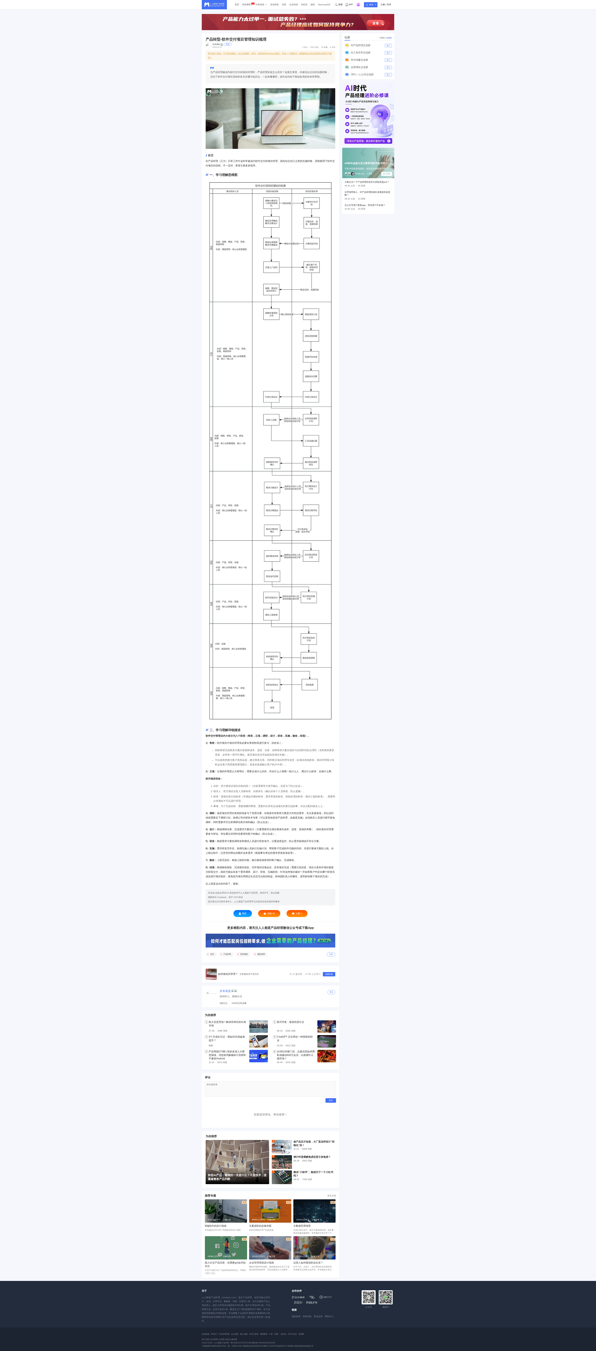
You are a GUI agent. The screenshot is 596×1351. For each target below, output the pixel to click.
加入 (388, 45)
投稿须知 (307, 1316)
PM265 (214, 1334)
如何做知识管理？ (228, 974)
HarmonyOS (324, 4)
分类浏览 (259, 4)
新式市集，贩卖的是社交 (290, 1022)
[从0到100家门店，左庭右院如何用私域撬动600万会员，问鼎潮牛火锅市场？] (326, 1057)
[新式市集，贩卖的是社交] (326, 1026)
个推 (271, 1334)
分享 (331, 954)
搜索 (340, 4)
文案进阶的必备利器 (260, 1226)
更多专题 (331, 1196)
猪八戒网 (244, 1334)
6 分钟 (332, 47)
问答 (284, 4)
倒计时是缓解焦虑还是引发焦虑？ (312, 1157)
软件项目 (244, 954)
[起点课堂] (298, 1297)
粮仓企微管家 (231, 1339)
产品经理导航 (224, 1334)
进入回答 (386, 174)
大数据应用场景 (302, 1226)
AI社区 (304, 4)
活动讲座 (274, 4)
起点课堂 (235, 1334)
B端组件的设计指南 (215, 1226)
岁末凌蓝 (216, 44)
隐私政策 (296, 1316)
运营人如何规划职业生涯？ (308, 1262)
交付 (212, 954)
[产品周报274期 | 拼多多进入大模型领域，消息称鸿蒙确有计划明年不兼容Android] (258, 1057)
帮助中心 (329, 1316)
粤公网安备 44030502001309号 (261, 1343)
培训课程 (246, 4)
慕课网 (301, 1334)
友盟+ (276, 1334)
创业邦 (283, 1334)
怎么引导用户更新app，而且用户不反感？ (365, 205)
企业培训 (293, 4)
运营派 (222, 1339)
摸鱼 (313, 4)
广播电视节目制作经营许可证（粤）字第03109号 (222, 1346)
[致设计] (298, 1302)
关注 (228, 44)
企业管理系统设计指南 (261, 1262)
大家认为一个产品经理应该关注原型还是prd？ (367, 182)
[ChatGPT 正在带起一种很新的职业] (326, 1041)
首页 (237, 4)
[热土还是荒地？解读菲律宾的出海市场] (258, 1026)
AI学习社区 (292, 1334)
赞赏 (244, 913)
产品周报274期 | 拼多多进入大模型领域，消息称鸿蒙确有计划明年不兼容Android (227, 1055)
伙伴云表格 (253, 1334)
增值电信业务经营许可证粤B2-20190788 (260, 1346)
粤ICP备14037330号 (239, 1343)
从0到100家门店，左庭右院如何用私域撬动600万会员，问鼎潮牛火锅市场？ (296, 1055)
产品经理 (227, 954)
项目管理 (261, 954)
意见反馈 (318, 1316)
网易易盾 (263, 1334)
